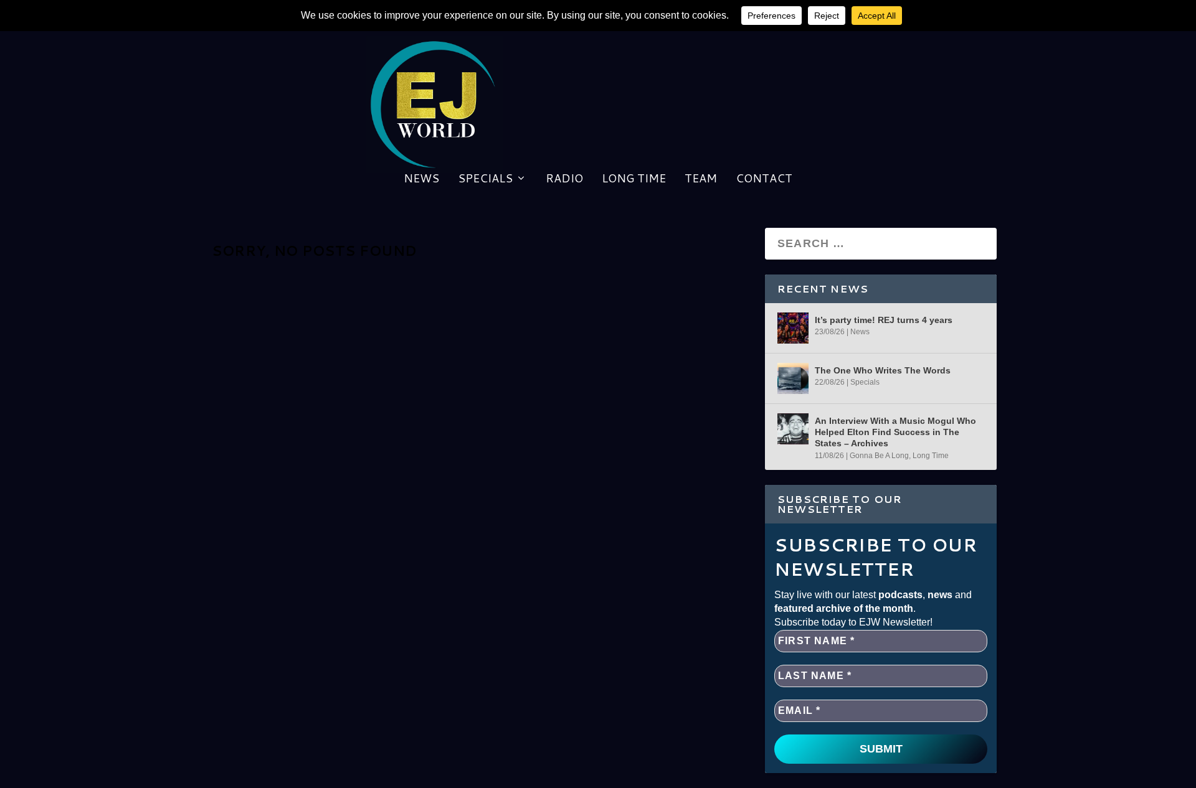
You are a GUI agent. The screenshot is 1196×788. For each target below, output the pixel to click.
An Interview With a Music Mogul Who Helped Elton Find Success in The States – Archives (895, 432)
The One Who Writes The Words (883, 370)
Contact (764, 179)
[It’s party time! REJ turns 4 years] (793, 328)
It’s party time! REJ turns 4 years (883, 320)
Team (701, 179)
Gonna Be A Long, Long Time (899, 455)
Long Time (634, 179)
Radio (564, 179)
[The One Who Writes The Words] (793, 378)
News (421, 179)
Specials (485, 179)
